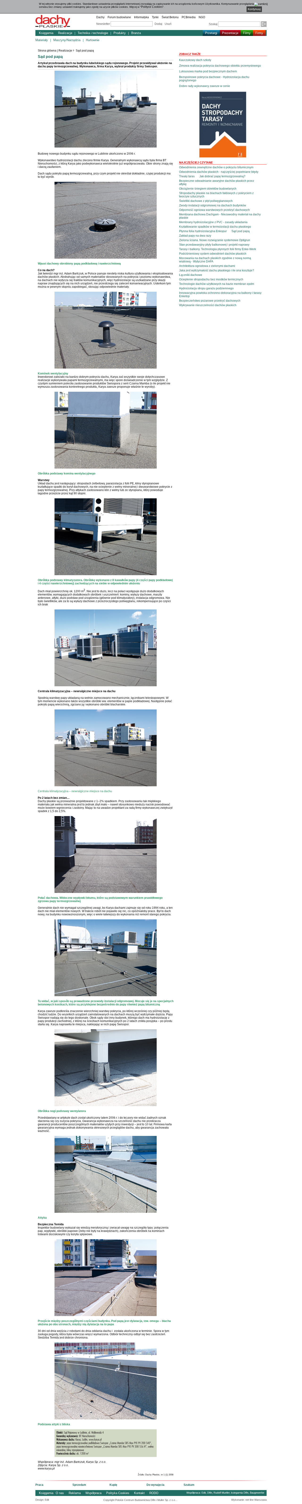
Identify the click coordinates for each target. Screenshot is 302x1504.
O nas (60, 1493)
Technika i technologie (93, 33)
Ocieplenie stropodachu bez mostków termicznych (211, 279)
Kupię (113, 1485)
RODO (153, 1493)
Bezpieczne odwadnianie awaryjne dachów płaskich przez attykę (216, 182)
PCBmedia (189, 17)
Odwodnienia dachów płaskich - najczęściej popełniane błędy (218, 172)
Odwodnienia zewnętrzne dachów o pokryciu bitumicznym (216, 167)
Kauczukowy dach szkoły (195, 60)
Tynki (155, 17)
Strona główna (47, 50)
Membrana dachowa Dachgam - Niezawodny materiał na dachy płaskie (220, 216)
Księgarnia (46, 33)
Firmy (259, 33)
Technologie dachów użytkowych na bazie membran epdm (216, 284)
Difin (209, 1492)
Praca (39, 1485)
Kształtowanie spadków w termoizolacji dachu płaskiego (215, 226)
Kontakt (139, 1493)
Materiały (41, 40)
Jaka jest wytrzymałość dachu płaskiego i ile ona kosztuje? (216, 270)
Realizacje (65, 33)
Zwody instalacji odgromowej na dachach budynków (212, 205)
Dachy (100, 17)
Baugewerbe (257, 1492)
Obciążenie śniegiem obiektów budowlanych (207, 188)
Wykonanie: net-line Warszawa (249, 1499)
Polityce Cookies (152, 7)
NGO (202, 17)
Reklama (75, 1493)
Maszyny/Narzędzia (66, 40)
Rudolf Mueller (222, 1492)
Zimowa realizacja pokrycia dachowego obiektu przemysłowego (220, 65)
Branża (136, 33)
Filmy (247, 33)
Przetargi (211, 33)
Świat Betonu (170, 17)
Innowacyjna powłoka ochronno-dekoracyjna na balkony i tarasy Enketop (220, 294)
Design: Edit (42, 1499)
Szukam (189, 1485)
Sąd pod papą (85, 50)
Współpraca (93, 1493)
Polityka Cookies (117, 1493)
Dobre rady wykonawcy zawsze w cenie (204, 86)
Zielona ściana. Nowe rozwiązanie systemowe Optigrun (214, 240)
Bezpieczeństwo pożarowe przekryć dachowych (209, 300)
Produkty (119, 33)
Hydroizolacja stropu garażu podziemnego (206, 288)
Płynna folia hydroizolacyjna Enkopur (203, 231)
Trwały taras (187, 176)
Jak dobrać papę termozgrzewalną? (222, 176)
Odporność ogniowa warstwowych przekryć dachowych (214, 210)
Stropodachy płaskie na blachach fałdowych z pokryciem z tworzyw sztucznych (216, 194)
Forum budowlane (119, 17)
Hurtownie (92, 40)
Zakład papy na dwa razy (195, 235)
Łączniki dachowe (190, 275)
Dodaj (158, 24)
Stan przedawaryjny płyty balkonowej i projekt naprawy (214, 244)
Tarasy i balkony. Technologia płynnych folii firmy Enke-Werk (217, 249)
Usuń (168, 24)
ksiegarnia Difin (239, 1492)
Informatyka (141, 17)
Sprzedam (79, 1485)
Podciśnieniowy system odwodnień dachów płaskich (212, 253)
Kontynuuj (254, 9)
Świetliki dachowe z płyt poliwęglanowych (206, 201)
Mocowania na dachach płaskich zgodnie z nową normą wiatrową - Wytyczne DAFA (215, 259)
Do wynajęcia (155, 1485)
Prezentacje (230, 33)
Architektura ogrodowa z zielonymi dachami (207, 266)
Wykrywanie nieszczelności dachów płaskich (207, 305)
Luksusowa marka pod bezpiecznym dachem (208, 71)
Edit (203, 1492)
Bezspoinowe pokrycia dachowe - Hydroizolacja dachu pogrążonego (214, 78)
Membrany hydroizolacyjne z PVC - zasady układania (213, 222)
